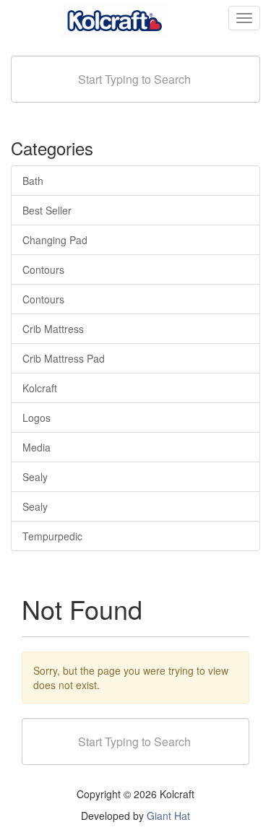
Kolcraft (39, 388)
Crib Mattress (53, 328)
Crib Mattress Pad (63, 358)
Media (36, 447)
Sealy (35, 477)
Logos (36, 417)
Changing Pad (54, 240)
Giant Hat (168, 815)
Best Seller (47, 210)
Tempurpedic (52, 536)
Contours (43, 269)
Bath (32, 180)
